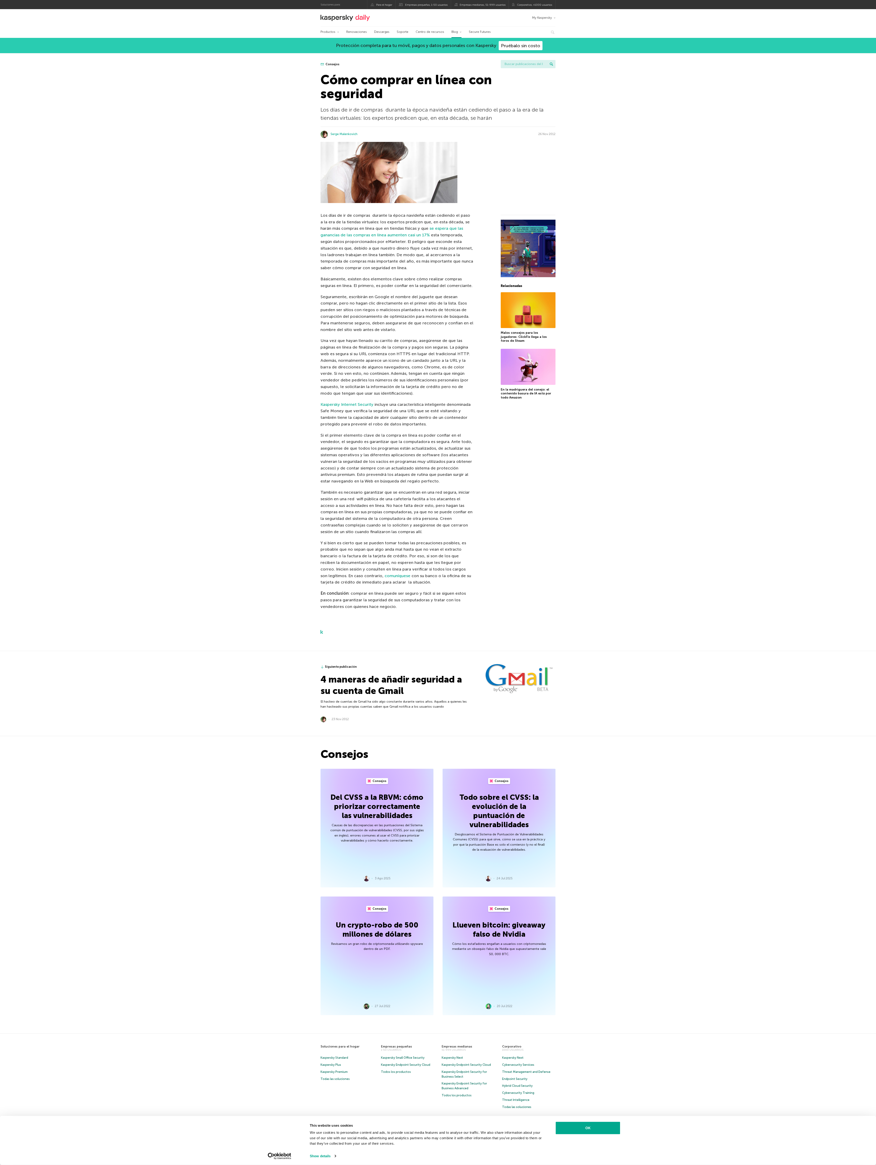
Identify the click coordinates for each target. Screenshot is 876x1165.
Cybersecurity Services (518, 1064)
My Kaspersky (542, 18)
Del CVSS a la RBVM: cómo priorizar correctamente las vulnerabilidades (377, 806)
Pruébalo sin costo (520, 45)
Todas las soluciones (335, 1079)
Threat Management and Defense (526, 1072)
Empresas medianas (457, 1046)
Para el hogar (384, 4)
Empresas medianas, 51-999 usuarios (483, 4)
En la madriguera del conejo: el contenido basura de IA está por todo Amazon (526, 393)
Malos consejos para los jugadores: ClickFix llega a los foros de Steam (524, 337)
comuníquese (397, 575)
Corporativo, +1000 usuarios (534, 4)
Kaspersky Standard (334, 1057)
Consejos (332, 64)
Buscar (551, 64)
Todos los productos (396, 1072)
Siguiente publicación (341, 666)
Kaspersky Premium (334, 1072)
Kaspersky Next (452, 1057)
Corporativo (511, 1046)
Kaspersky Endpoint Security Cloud (405, 1064)
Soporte (402, 32)
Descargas (381, 32)
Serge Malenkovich (344, 134)
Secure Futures (480, 32)
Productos (328, 32)
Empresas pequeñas (396, 1046)
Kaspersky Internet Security (347, 404)
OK (588, 1128)
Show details (320, 1156)
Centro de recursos (430, 32)
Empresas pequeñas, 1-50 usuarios (426, 4)
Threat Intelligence (515, 1100)
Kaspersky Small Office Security (403, 1057)
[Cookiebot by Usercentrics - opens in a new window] (280, 1156)
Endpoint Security (514, 1079)
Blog (454, 32)
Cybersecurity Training (518, 1093)
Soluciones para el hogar (340, 1046)
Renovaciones (356, 32)
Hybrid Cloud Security (517, 1085)
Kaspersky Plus (331, 1064)
